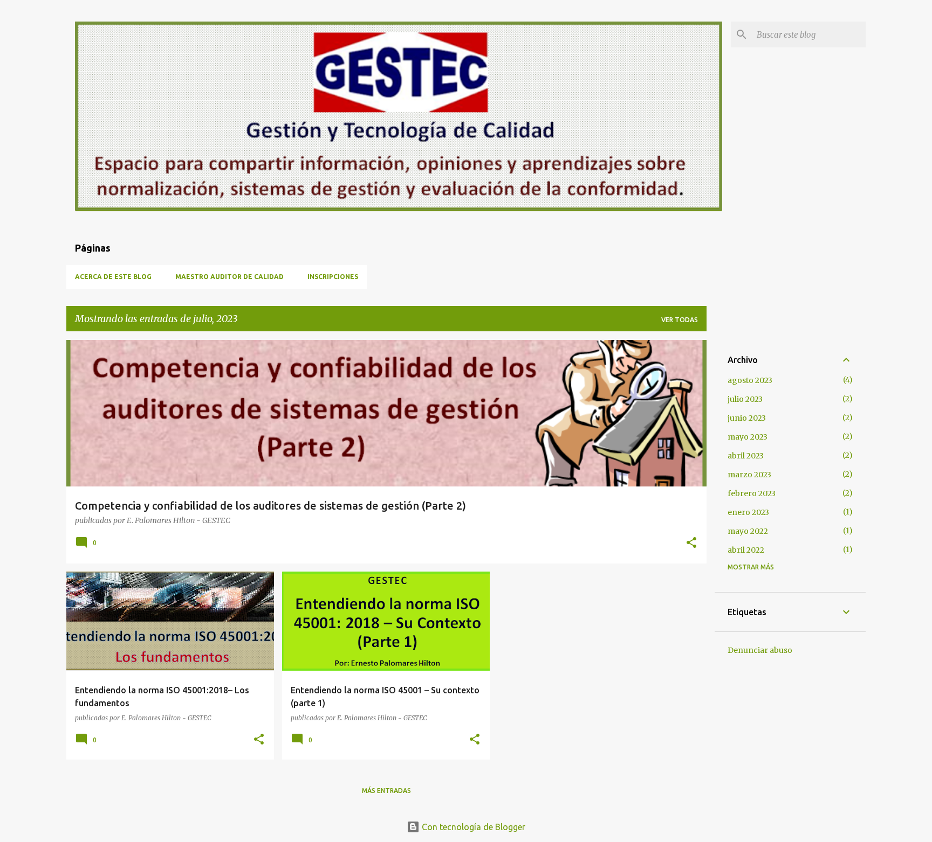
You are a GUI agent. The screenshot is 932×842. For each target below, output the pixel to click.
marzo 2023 (749, 474)
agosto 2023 (750, 380)
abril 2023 (746, 456)
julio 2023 (745, 399)
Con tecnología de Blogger (472, 827)
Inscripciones (332, 276)
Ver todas (679, 319)
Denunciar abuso (760, 650)
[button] (691, 543)
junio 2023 (747, 418)
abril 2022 (746, 550)
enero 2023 (748, 512)
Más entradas (386, 790)
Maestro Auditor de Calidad (229, 276)
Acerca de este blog (113, 276)
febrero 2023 (752, 493)
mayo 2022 (748, 531)
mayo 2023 (747, 437)
